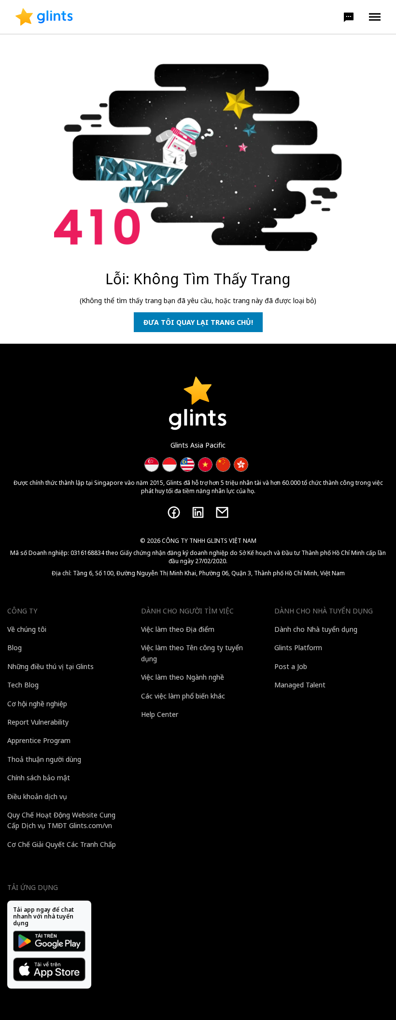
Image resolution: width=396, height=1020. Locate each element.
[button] (348, 17)
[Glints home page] (44, 17)
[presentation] (44, 17)
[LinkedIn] (198, 512)
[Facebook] (174, 512)
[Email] (222, 512)
